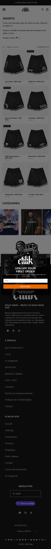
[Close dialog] (48, 256)
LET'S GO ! (25, 286)
